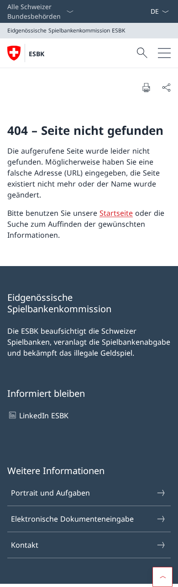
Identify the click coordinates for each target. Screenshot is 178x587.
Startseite (116, 213)
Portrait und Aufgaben (50, 493)
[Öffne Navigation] (164, 53)
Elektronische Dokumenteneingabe (72, 519)
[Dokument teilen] (166, 87)
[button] (162, 577)
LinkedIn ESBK (43, 416)
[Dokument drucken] (146, 87)
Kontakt (24, 545)
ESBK (36, 53)
